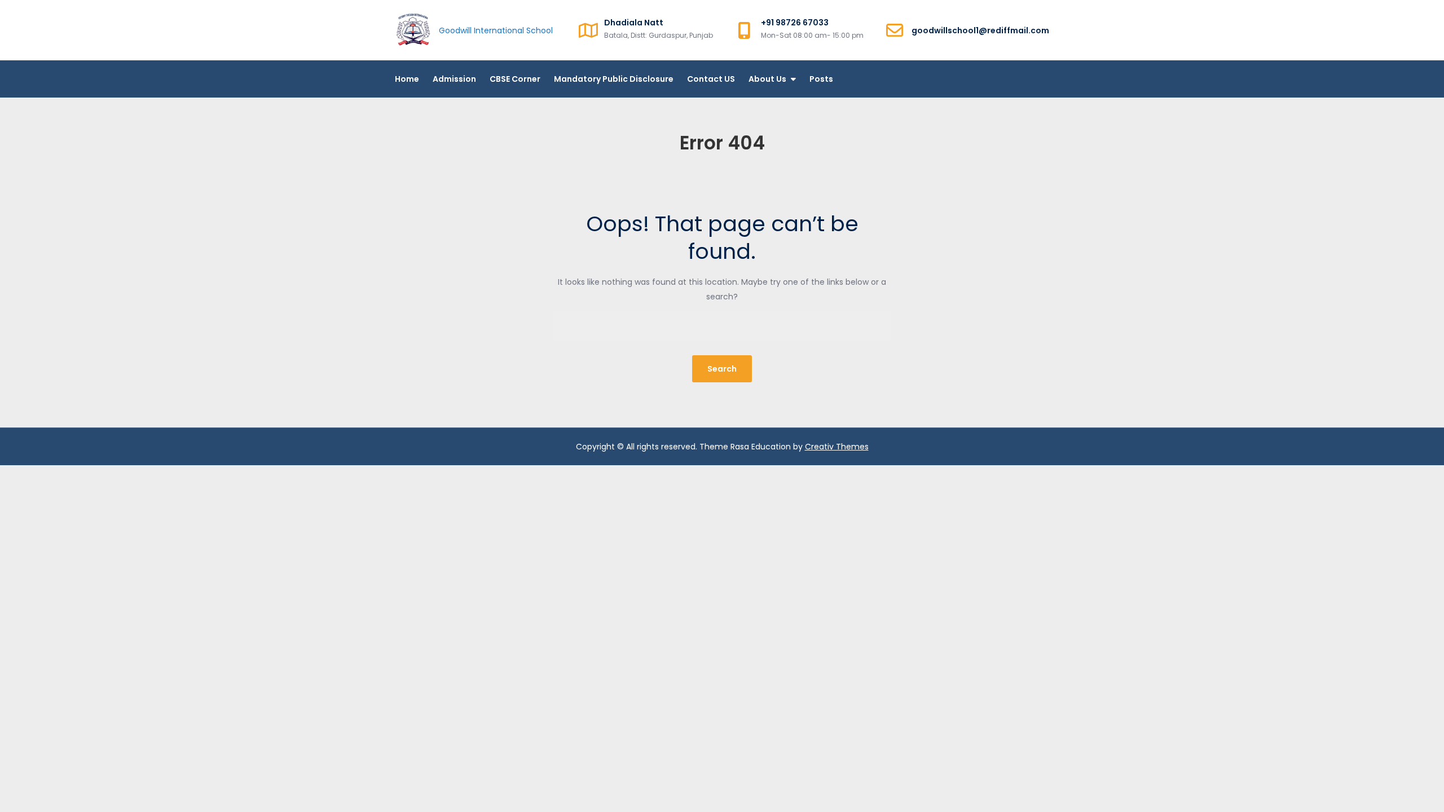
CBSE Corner (515, 79)
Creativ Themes (837, 446)
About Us (767, 79)
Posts (821, 79)
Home (407, 79)
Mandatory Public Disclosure (613, 79)
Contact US (711, 79)
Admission (454, 79)
